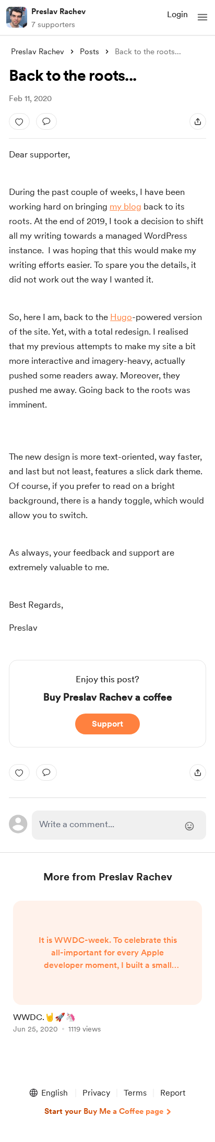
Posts (89, 51)
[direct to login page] (119, 825)
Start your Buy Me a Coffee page (103, 1111)
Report (172, 1093)
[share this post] (197, 121)
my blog (125, 206)
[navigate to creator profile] (16, 17)
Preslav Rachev (58, 11)
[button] (202, 17)
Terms (135, 1093)
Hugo (121, 317)
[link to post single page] (107, 969)
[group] (107, 973)
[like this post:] (19, 121)
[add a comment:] (46, 121)
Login (177, 14)
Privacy (96, 1093)
